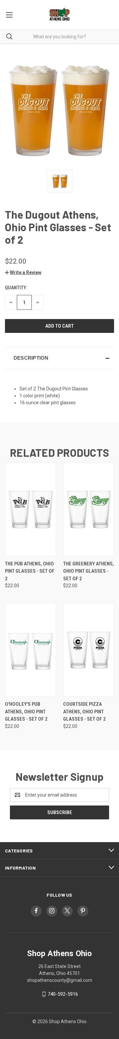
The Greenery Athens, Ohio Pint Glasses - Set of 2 (88, 571)
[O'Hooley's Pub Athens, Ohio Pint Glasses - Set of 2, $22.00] (30, 650)
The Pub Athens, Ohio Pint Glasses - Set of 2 (30, 571)
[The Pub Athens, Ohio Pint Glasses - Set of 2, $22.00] (30, 509)
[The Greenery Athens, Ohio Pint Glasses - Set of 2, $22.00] (88, 509)
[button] (23, 272)
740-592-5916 (63, 994)
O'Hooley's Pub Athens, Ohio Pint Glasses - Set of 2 (26, 711)
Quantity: (16, 287)
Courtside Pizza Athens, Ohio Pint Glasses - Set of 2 (84, 711)
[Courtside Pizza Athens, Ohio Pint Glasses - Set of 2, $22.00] (88, 650)
